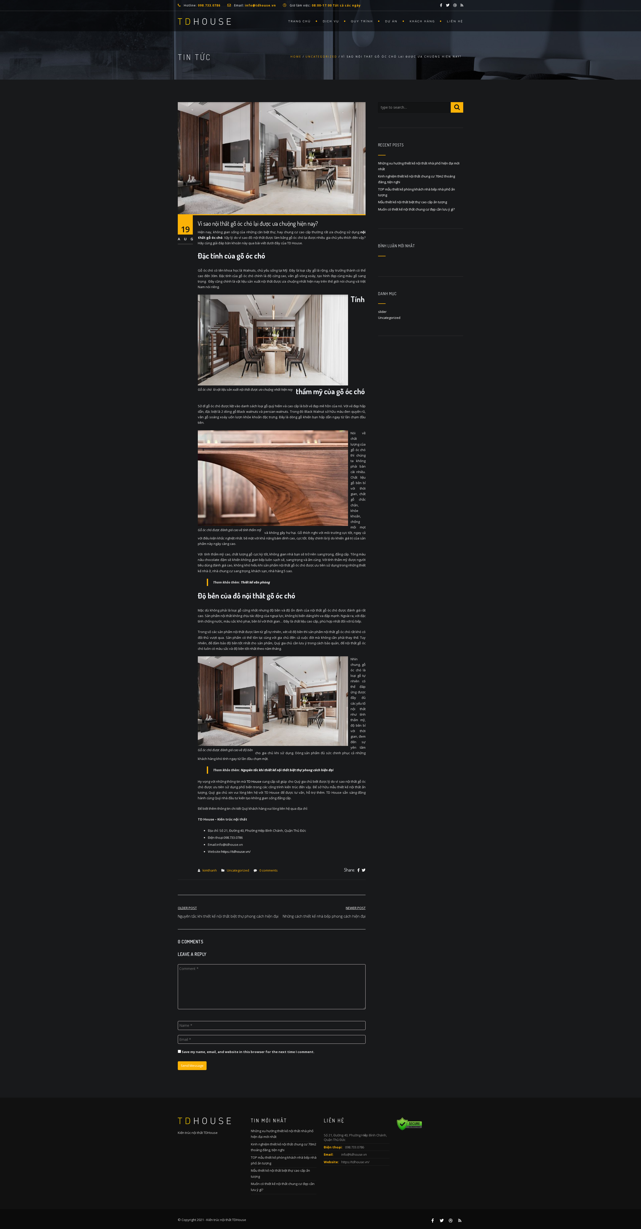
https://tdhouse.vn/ (355, 1162)
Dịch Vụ (331, 21)
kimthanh (210, 870)
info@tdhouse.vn (354, 1154)
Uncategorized (321, 56)
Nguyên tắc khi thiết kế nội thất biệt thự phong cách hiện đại (287, 770)
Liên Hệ (455, 21)
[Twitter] (364, 870)
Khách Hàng (422, 21)
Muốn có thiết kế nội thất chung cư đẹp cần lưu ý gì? (416, 209)
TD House (254, 781)
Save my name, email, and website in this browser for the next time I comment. (248, 1052)
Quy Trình (362, 21)
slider (382, 311)
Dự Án (391, 21)
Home (295, 56)
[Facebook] (358, 870)
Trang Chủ (299, 21)
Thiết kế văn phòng (255, 582)
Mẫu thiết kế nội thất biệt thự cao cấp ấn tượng (412, 202)
